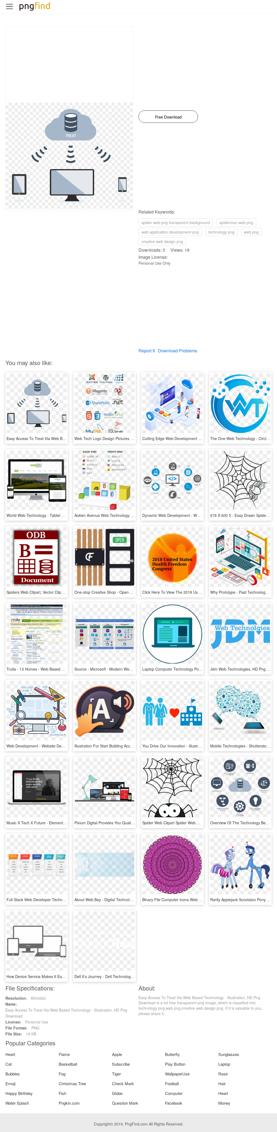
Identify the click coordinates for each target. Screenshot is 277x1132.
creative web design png (162, 241)
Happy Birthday (19, 1093)
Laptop (224, 1064)
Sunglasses (228, 1054)
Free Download (168, 117)
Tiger (116, 1074)
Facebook (173, 1103)
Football (172, 1083)
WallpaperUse (177, 1074)
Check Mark (123, 1083)
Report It (146, 350)
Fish (62, 1093)
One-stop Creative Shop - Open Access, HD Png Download (125, 592)
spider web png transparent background (175, 222)
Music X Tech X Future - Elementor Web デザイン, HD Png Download (65, 822)
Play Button (175, 1064)
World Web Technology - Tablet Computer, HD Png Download (59, 515)
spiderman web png (236, 222)
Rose (223, 1074)
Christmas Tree (72, 1083)
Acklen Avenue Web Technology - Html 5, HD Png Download (126, 515)
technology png (221, 232)
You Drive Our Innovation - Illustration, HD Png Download (191, 746)
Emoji (10, 1083)
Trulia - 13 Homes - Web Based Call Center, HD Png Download (60, 669)
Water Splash (17, 1103)
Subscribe (121, 1064)
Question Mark (125, 1103)
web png (251, 232)
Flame (64, 1054)
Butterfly (172, 1054)
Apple (117, 1054)
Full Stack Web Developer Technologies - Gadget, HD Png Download (65, 899)
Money (224, 1103)
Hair (222, 1083)
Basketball (68, 1064)
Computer (174, 1093)
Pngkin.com (69, 1103)
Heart (10, 1054)
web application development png (170, 232)
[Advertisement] (69, 65)
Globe (117, 1093)
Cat (8, 1064)
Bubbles (12, 1074)
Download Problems (177, 350)
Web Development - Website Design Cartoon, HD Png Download (61, 746)
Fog (62, 1074)
